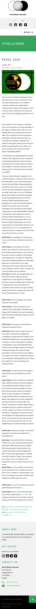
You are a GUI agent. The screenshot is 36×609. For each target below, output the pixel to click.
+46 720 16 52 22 (12, 582)
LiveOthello (25, 494)
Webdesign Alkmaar (14, 599)
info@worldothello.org (13, 586)
